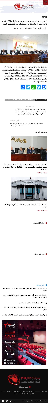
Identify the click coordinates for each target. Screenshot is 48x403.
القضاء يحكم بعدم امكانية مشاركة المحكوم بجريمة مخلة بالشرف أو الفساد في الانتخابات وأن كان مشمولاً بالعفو (25, 166)
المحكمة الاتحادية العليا (26, 99)
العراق (44, 17)
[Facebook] (14, 401)
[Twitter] (11, 401)
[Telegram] (3, 401)
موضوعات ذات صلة (41, 132)
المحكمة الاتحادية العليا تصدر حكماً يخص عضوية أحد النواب (25, 206)
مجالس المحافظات (11, 99)
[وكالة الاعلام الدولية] (24, 2)
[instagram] (7, 401)
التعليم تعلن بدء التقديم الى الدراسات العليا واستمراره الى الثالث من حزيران (26, 123)
